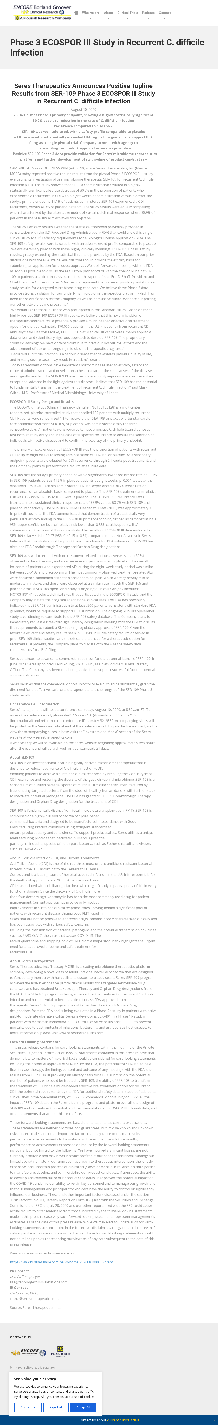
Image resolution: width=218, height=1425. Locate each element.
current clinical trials (123, 1420)
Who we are (91, 13)
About (108, 13)
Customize (28, 1407)
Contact (165, 13)
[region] (55, 1394)
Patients (148, 13)
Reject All (56, 1407)
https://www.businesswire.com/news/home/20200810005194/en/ (61, 1262)
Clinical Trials (127, 13)
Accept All (83, 1407)
